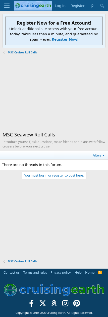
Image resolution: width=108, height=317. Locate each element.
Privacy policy (60, 272)
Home (89, 272)
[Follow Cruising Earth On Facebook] (31, 305)
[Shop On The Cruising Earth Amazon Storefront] (54, 305)
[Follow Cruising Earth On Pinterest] (76, 305)
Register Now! (65, 39)
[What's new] (92, 5)
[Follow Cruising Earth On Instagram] (65, 305)
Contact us (12, 272)
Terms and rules (35, 272)
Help (78, 272)
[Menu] (7, 6)
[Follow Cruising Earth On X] (42, 305)
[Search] (102, 5)
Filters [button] (96, 155)
